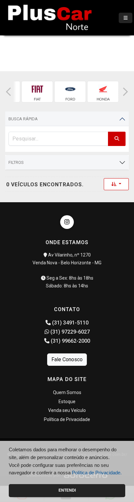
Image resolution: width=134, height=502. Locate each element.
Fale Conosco (67, 359)
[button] (8, 91)
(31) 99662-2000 (69, 341)
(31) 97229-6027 (69, 332)
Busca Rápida (23, 118)
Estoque (67, 401)
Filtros (16, 162)
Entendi (67, 490)
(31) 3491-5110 (69, 323)
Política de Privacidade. (97, 472)
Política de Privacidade (67, 419)
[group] (37, 91)
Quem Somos (67, 392)
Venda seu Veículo (67, 410)
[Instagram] (67, 222)
